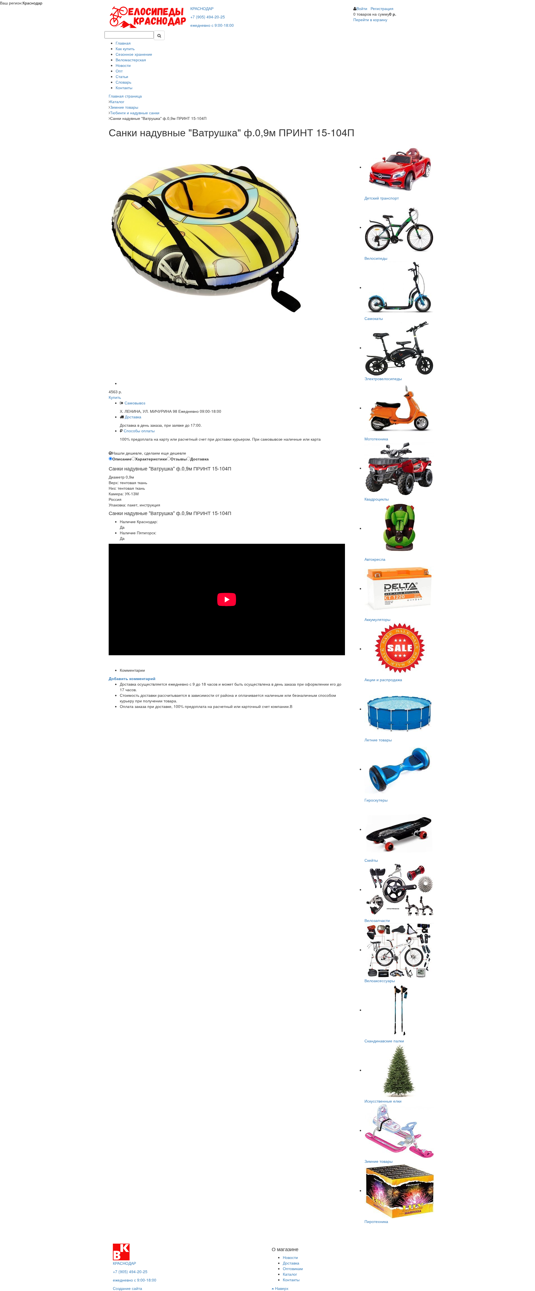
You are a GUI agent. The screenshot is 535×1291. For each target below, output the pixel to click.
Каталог (290, 1274)
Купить (115, 397)
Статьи (122, 76)
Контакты (124, 87)
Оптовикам (293, 1268)
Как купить (125, 48)
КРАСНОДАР (201, 8)
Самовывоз (134, 403)
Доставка (133, 416)
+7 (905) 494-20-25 (207, 17)
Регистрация (382, 8)
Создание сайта (127, 1288)
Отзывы (179, 459)
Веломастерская (131, 59)
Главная (123, 43)
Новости (123, 65)
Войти (361, 8)
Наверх (281, 1288)
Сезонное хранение (134, 54)
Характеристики (151, 459)
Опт (119, 71)
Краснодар (32, 3)
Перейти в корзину (370, 19)
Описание (122, 459)
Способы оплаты (139, 430)
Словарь (123, 82)
